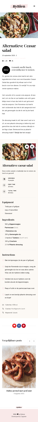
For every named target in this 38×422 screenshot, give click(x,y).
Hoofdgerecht (7, 58)
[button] (32, 146)
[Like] (14, 326)
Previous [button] (29, 341)
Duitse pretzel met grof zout (19, 390)
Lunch (16, 58)
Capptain (23, 417)
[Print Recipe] (27, 147)
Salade (23, 58)
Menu (34, 6)
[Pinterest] (24, 326)
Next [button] (34, 341)
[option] (19, 370)
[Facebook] (19, 326)
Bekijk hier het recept (23, 132)
